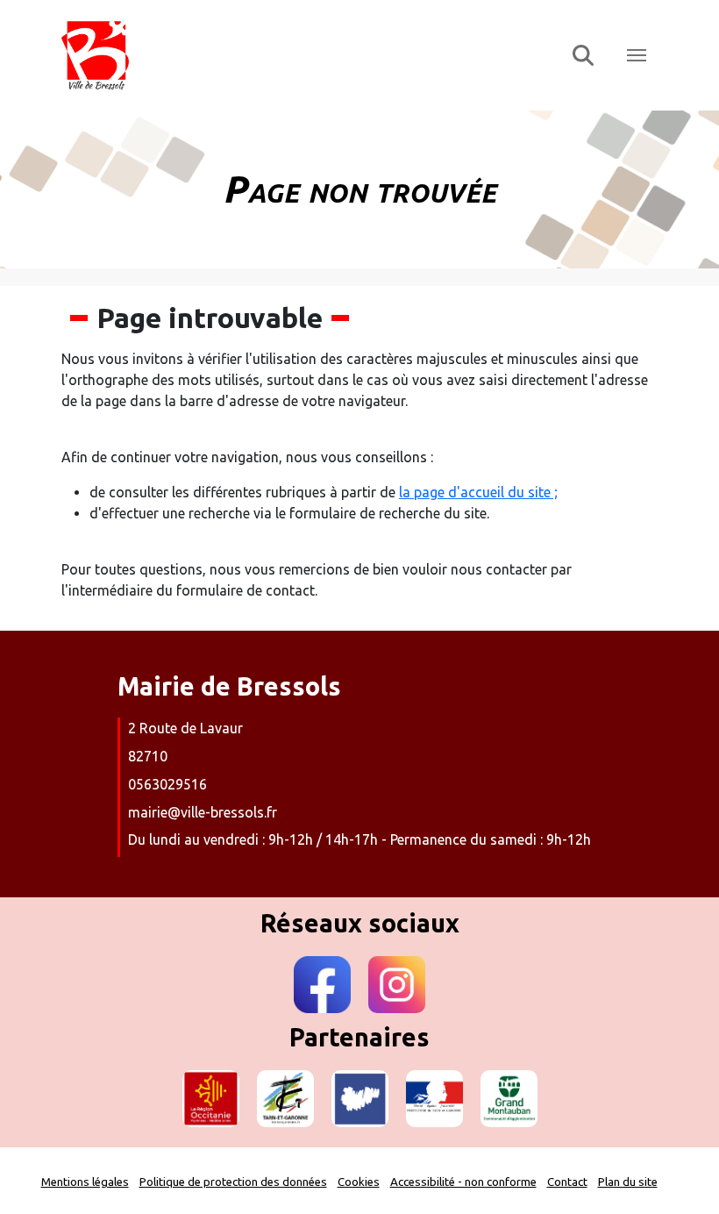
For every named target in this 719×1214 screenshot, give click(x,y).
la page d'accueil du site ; (478, 492)
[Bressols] (305, 55)
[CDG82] (359, 1098)
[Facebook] (322, 984)
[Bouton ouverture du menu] (636, 55)
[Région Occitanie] (210, 1098)
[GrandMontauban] (509, 1098)
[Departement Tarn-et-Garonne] (285, 1098)
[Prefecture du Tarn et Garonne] (434, 1098)
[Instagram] (396, 984)
